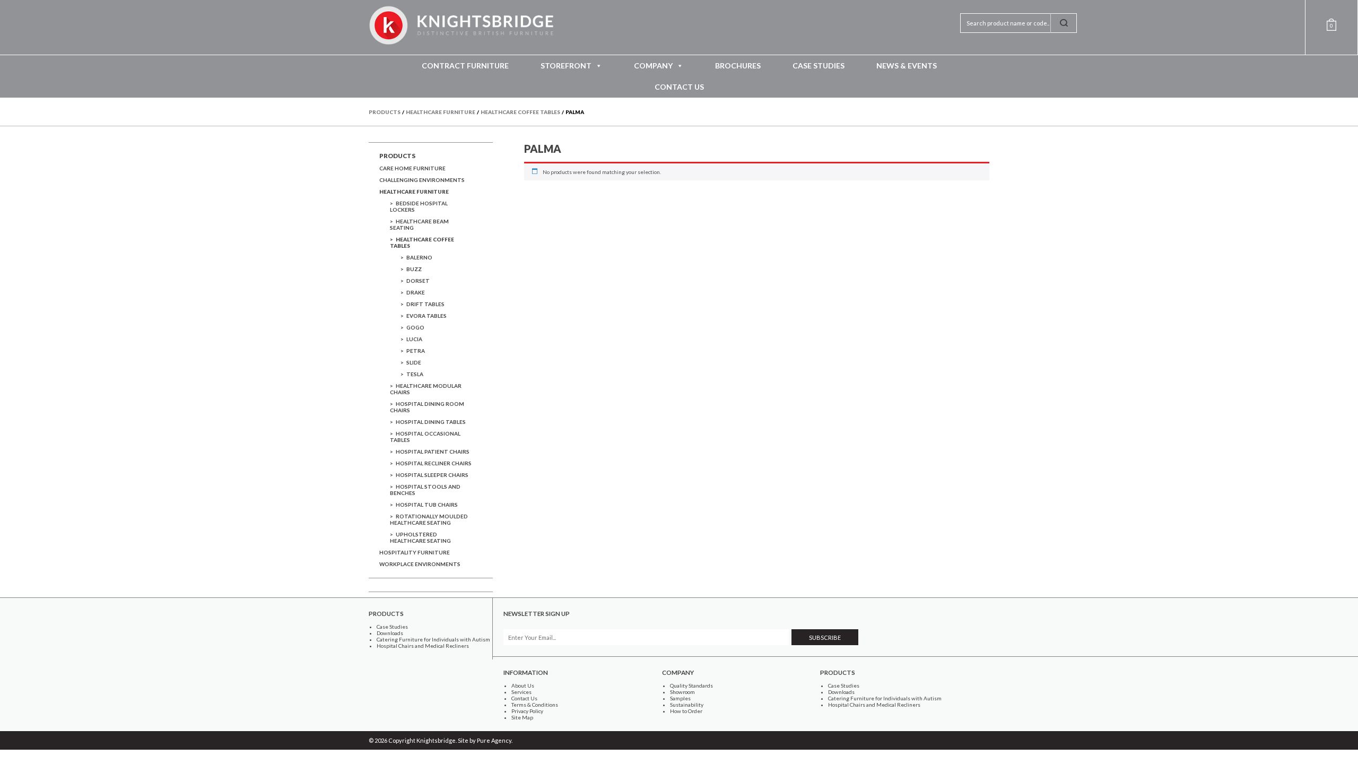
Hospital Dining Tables (431, 422)
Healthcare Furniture (414, 191)
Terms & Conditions (534, 704)
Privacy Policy (527, 711)
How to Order (686, 711)
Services (521, 692)
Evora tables (426, 315)
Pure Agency (494, 740)
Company (653, 65)
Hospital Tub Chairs (427, 504)
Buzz (414, 269)
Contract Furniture (465, 65)
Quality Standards (691, 685)
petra (415, 351)
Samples (680, 698)
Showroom (682, 692)
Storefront (566, 65)
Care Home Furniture (412, 168)
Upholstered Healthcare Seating (420, 537)
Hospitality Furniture (414, 552)
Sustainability (686, 704)
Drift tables (425, 304)
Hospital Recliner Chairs (434, 463)
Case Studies (819, 65)
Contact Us (679, 86)
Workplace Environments (419, 564)
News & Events (906, 65)
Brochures (738, 65)
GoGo (415, 327)
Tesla (414, 374)
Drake (415, 292)
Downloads (390, 633)
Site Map (522, 717)
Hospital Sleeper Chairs (432, 475)
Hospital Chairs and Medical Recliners (423, 646)
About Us (522, 685)
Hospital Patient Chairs (432, 451)
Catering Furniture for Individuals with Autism (433, 639)
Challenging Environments (422, 180)
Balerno (419, 257)
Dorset (418, 280)
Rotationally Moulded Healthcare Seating (429, 519)
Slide (413, 362)
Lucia (414, 339)
